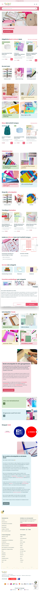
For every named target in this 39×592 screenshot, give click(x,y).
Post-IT (21, 556)
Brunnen (21, 543)
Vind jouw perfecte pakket (9, 390)
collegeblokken (14, 476)
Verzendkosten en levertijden (7, 523)
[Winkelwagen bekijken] (36, 4)
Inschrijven (29, 525)
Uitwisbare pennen (5, 558)
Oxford (21, 540)
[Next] (37, 46)
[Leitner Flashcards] (7, 432)
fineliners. (11, 483)
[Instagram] (26, 529)
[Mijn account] (34, 4)
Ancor (21, 558)
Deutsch (20, 589)
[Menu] (37, 581)
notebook (25, 482)
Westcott (21, 554)
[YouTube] (29, 529)
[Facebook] (28, 529)
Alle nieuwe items (34, 123)
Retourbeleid (4, 527)
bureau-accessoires (17, 492)
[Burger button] (2, 4)
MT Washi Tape (23, 551)
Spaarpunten (4, 525)
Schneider (22, 549)
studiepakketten (18, 385)
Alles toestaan (31, 304)
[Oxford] (19, 432)
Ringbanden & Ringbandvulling (7, 549)
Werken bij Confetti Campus (26, 575)
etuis (25, 476)
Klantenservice (4, 521)
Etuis (2, 551)
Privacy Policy (19, 575)
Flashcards (4, 538)
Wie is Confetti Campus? (6, 530)
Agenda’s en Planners (5, 543)
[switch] (36, 588)
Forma (21, 547)
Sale (2, 562)
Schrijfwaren (4, 542)
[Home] (8, 4)
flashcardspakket (25, 483)
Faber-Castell (22, 542)
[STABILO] (31, 432)
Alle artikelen (34, 237)
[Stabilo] (12, 579)
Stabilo (21, 536)
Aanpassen (19, 304)
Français (27, 589)
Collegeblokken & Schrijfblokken (7, 540)
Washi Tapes (4, 560)
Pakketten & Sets (5, 536)
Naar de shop (6, 503)
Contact (3, 520)
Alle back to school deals (32, 39)
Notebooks (4, 554)
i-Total (21, 562)
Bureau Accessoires (5, 545)
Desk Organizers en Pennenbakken (8, 547)
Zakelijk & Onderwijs (5, 529)
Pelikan (21, 545)
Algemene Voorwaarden (5, 575)
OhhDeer (21, 560)
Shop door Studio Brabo (5, 576)
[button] (11, 59)
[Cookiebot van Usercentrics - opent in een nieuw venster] (33, 287)
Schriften (3, 556)
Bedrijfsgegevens (13, 575)
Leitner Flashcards (19, 477)
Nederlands (14, 589)
